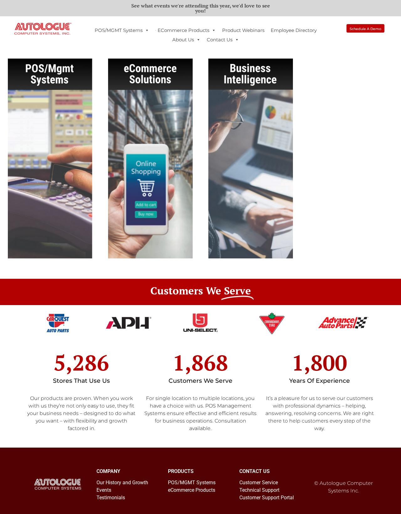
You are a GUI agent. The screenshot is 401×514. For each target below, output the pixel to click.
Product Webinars (243, 30)
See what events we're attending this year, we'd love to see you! (200, 8)
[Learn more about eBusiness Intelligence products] (250, 158)
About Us (183, 40)
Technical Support (259, 490)
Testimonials (110, 498)
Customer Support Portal (266, 498)
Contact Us (219, 40)
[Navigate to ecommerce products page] (150, 158)
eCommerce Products (183, 30)
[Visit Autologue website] (42, 29)
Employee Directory (294, 30)
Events (103, 490)
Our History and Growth (122, 482)
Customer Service (258, 482)
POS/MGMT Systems (119, 30)
